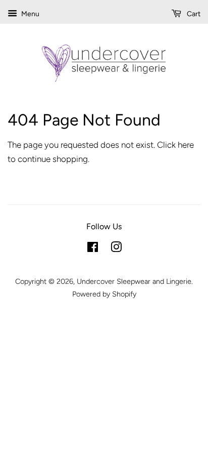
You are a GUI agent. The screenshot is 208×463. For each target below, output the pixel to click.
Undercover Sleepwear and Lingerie (134, 281)
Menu (29, 14)
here (186, 145)
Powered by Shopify (104, 294)
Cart (192, 14)
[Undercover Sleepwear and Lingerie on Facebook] (92, 249)
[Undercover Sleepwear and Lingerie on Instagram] (116, 249)
